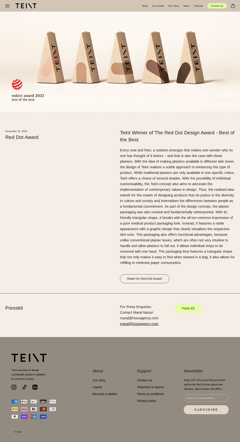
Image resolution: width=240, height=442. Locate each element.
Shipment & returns (150, 387)
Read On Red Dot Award (144, 278)
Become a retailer (105, 394)
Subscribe (206, 409)
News (186, 6)
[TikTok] (24, 387)
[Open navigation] (7, 5)
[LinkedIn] (35, 387)
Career (97, 387)
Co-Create (158, 6)
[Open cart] (233, 6)
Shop (145, 6)
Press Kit (188, 308)
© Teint (17, 432)
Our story (99, 380)
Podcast (198, 6)
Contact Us (217, 5)
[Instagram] (13, 387)
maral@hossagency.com (139, 324)
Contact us (144, 380)
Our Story (173, 6)
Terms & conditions (150, 394)
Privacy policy (146, 401)
